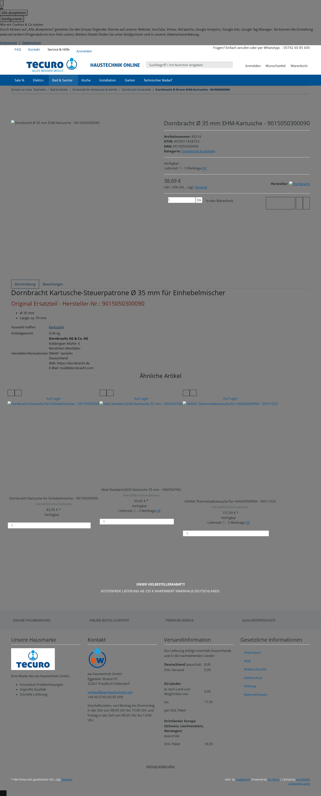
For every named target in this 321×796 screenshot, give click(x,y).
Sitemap (250, 686)
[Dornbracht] (299, 183)
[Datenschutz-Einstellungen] (1, 3)
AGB (247, 661)
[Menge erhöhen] (198, 206)
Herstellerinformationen (54, 504)
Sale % (19, 80)
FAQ (18, 49)
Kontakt (34, 49)
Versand (201, 187)
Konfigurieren (12, 19)
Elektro (38, 80)
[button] (84, 50)
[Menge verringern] (166, 200)
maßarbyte (243, 779)
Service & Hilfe (58, 49)
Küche (86, 80)
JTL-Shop (274, 779)
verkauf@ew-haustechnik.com (110, 692)
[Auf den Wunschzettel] (306, 203)
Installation (107, 80)
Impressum (8, 42)
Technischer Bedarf (158, 80)
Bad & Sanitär (62, 80)
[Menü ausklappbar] (17, 65)
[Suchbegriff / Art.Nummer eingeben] (236, 64)
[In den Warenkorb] (96, 525)
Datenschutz (31, 42)
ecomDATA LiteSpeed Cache (299, 781)
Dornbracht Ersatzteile (198, 151)
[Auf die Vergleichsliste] (299, 203)
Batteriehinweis (255, 694)
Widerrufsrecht (255, 669)
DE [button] (204, 168)
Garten (130, 80)
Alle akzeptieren (14, 12)
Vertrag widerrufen (160, 766)
